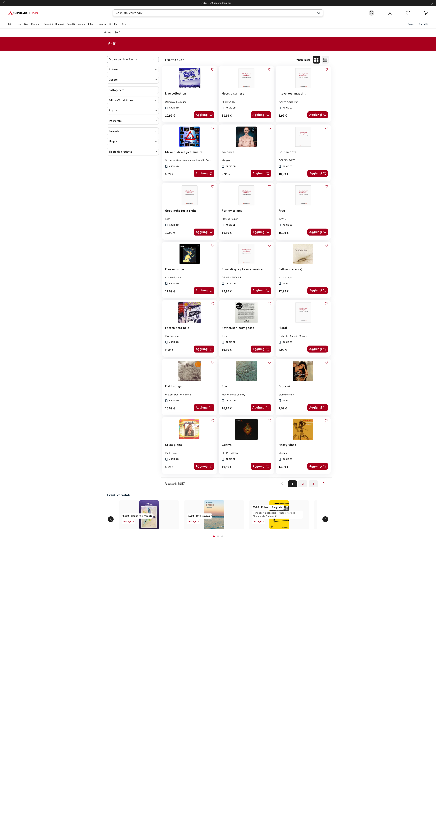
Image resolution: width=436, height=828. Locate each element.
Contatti (423, 24)
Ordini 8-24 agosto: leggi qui (218, 3)
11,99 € (227, 116)
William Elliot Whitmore (178, 394)
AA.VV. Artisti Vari (288, 102)
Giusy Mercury (286, 394)
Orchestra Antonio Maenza (293, 336)
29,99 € (227, 291)
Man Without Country (233, 394)
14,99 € (284, 467)
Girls (224, 336)
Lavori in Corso (204, 160)
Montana (283, 453)
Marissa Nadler (230, 219)
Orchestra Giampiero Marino (180, 160)
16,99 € (227, 233)
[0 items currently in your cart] (426, 13)
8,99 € (169, 174)
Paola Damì (171, 453)
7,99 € (283, 408)
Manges (226, 160)
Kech (167, 219)
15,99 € (284, 233)
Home (108, 32)
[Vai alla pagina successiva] (323, 483)
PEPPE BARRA (230, 453)
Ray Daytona (171, 336)
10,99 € (170, 116)
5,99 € (283, 116)
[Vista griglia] (316, 60)
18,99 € (284, 174)
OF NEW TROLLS (231, 277)
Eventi (411, 24)
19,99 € (227, 350)
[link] (371, 13)
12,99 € (170, 291)
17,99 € (284, 291)
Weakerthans (286, 277)
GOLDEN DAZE (287, 160)
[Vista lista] (325, 60)
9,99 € (226, 174)
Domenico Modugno (175, 102)
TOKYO (282, 219)
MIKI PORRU (229, 102)
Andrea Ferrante (173, 277)
